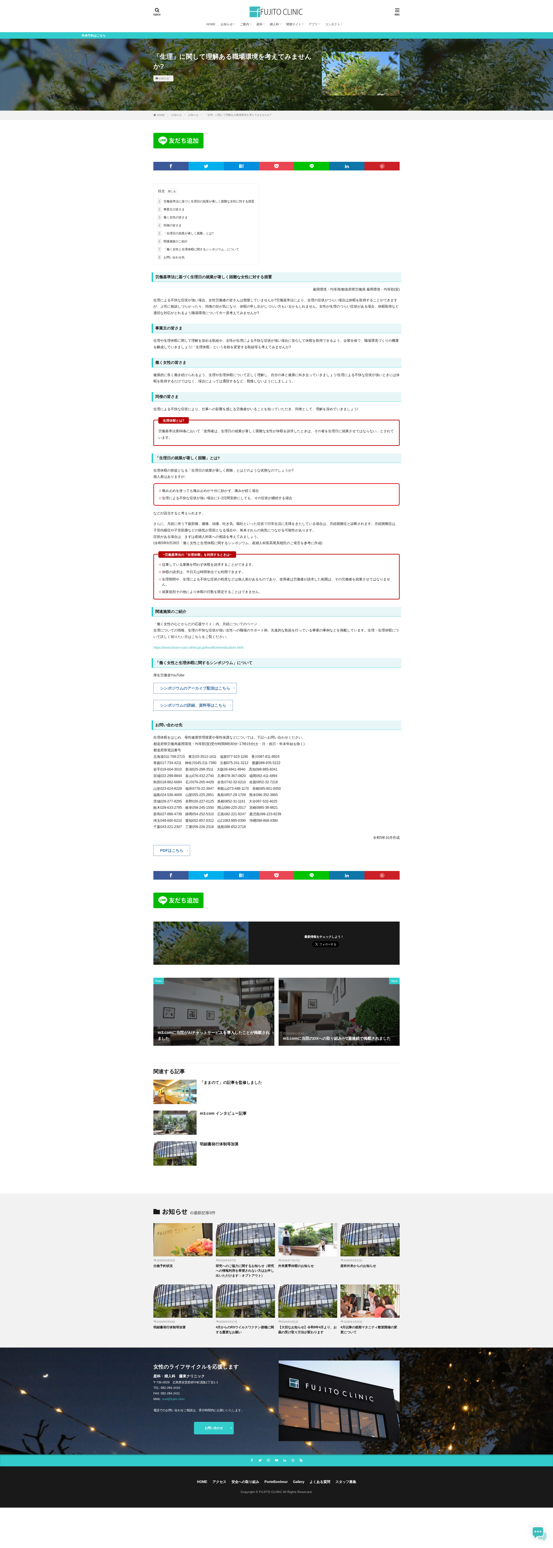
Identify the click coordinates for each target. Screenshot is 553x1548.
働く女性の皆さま (173, 217)
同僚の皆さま (170, 225)
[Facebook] (171, 166)
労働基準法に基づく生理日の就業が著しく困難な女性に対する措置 (206, 201)
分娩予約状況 (163, 1266)
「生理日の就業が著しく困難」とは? (186, 233)
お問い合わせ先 (172, 257)
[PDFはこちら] (171, 855)
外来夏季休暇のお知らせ (296, 1266)
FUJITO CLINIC (270, 1492)
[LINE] (311, 166)
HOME (210, 24)
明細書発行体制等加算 (219, 1144)
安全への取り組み (245, 1482)
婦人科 (274, 24)
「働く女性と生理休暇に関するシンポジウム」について (199, 249)
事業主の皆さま (172, 209)
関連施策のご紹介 (173, 241)
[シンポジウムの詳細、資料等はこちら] (193, 709)
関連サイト (293, 24)
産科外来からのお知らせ (358, 1266)
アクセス (219, 1482)
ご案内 (244, 24)
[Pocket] (276, 166)
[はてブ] (241, 166)
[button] (540, 1534)
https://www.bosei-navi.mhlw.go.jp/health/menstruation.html (198, 647)
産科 (259, 24)
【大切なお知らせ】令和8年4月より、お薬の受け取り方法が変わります (307, 1329)
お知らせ (227, 24)
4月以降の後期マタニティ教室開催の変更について (368, 1329)
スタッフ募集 (345, 1482)
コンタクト (332, 24)
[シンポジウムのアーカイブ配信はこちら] (195, 692)
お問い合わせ (214, 1428)
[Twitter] (206, 166)
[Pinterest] (382, 166)
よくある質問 (320, 1482)
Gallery (298, 1482)
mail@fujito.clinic (173, 1399)
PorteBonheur (276, 1482)
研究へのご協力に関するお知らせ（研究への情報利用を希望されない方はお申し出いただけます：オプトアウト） (245, 1270)
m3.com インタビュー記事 (223, 1113)
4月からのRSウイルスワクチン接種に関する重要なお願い (245, 1329)
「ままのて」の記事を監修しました (231, 1082)
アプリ (313, 24)
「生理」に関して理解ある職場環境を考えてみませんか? (238, 114)
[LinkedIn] (346, 166)
